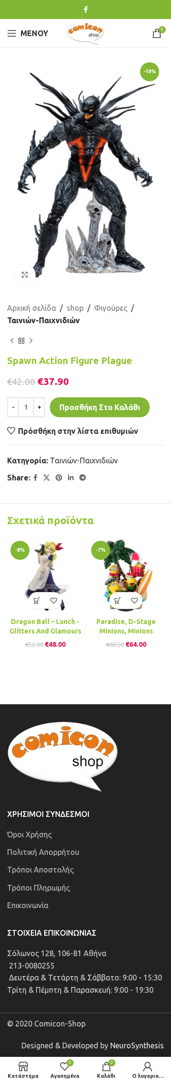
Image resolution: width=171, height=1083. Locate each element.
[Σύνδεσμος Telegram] (82, 477)
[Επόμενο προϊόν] (31, 340)
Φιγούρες (110, 308)
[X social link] (46, 477)
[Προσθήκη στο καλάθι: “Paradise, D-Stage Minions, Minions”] (117, 600)
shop (75, 308)
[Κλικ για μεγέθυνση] (25, 275)
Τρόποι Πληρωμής (38, 887)
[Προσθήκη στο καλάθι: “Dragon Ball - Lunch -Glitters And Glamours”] (36, 600)
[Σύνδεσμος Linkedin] (70, 477)
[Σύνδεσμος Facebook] (86, 9)
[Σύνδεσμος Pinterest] (59, 477)
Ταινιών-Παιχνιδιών (43, 320)
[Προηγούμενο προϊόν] (12, 340)
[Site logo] (85, 32)
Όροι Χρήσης (29, 834)
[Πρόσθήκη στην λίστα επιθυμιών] (53, 600)
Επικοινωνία (27, 905)
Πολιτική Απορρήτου (43, 852)
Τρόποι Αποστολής (40, 869)
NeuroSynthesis (137, 1045)
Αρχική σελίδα (31, 308)
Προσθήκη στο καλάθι (99, 407)
